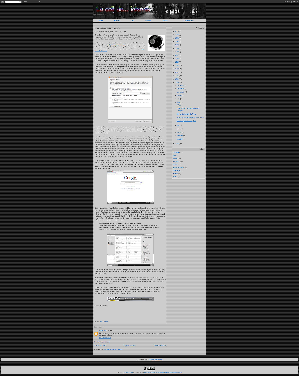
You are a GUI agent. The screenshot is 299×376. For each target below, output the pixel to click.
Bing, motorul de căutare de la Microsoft (190, 117)
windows (176, 161)
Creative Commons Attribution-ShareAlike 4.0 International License (163, 372)
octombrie (180, 88)
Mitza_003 (103, 330)
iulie (178, 99)
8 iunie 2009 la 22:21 (105, 338)
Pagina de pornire (130, 345)
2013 (177, 69)
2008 (177, 143)
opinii (175, 177)
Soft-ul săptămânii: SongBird (107, 28)
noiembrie (180, 85)
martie (179, 132)
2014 (177, 65)
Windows (148, 20)
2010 (177, 79)
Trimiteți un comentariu (102, 342)
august (179, 95)
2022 (177, 41)
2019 (177, 48)
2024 (177, 35)
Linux (132, 20)
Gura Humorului (189, 20)
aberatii (175, 174)
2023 (177, 38)
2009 (177, 82)
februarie (180, 136)
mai (178, 125)
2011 (177, 76)
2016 (177, 58)
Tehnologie (177, 170)
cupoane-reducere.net (156, 359)
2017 (177, 55)
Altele (175, 158)
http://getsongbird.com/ (116, 45)
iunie (179, 102)
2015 (177, 62)
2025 (177, 31)
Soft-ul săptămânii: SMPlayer (186, 114)
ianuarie (180, 139)
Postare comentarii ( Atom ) (113, 349)
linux (101, 321)
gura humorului (178, 167)
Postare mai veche (160, 345)
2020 (177, 45)
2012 (177, 72)
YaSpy (179, 105)
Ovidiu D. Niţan (129, 372)
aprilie (179, 129)
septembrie (181, 92)
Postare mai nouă (100, 345)
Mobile (165, 20)
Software (117, 20)
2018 (177, 52)
